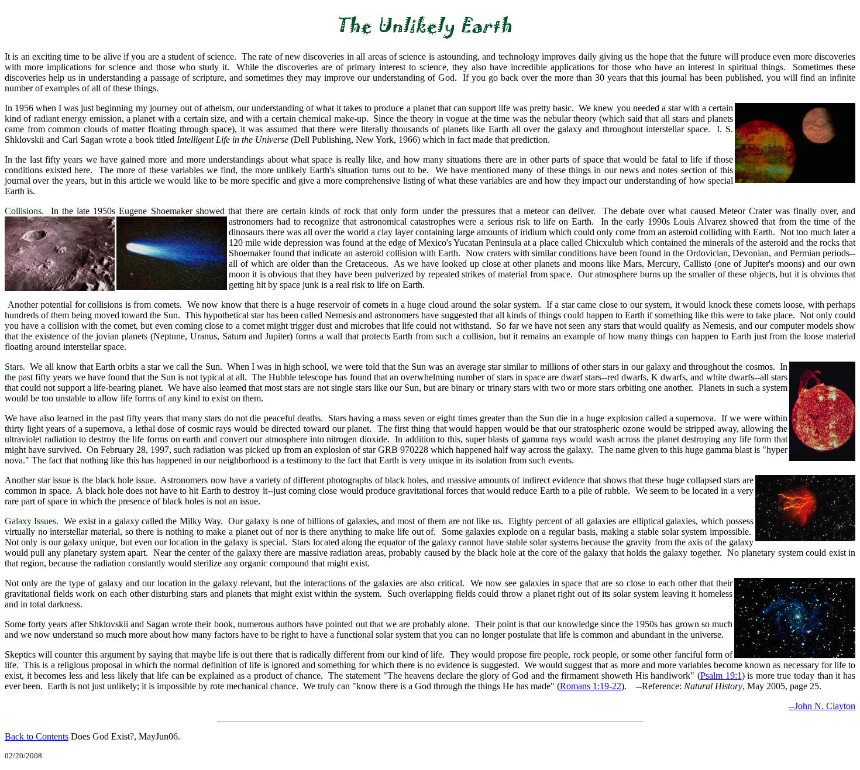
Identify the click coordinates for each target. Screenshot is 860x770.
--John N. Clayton (822, 706)
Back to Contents (36, 736)
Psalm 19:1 (721, 675)
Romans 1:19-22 (590, 686)
